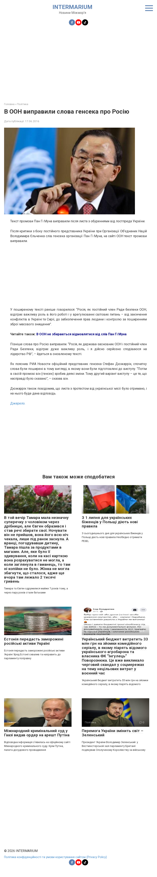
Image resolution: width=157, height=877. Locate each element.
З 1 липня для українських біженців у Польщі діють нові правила (110, 521)
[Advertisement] (78, 61)
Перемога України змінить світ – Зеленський (112, 732)
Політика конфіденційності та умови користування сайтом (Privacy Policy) (55, 857)
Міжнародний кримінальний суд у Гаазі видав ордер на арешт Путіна (37, 732)
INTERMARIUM (72, 7)
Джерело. (17, 403)
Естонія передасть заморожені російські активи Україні (33, 641)
